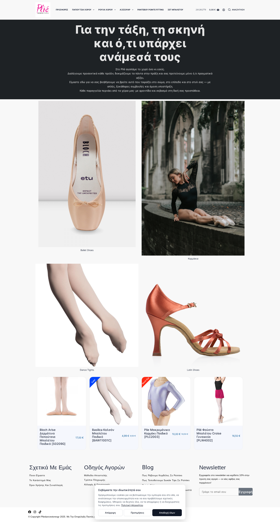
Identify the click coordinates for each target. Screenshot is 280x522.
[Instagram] (34, 518)
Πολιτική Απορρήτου (132, 505)
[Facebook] (29, 518)
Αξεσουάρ (125, 9)
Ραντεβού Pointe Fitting (150, 9)
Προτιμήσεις (137, 512)
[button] (135, 456)
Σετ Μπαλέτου (175, 9)
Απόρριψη (110, 512)
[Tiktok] (40, 518)
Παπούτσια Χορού (81, 9)
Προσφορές (62, 9)
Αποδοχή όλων (167, 512)
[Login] (223, 10)
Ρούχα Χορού (105, 9)
